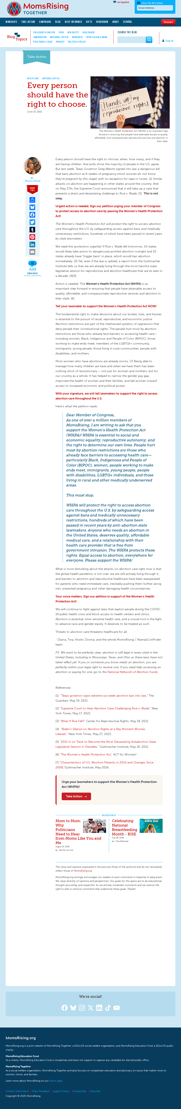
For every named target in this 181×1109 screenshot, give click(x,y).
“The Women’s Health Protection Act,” (86, 754)
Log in (169, 40)
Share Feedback (41, 1091)
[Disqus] (109, 938)
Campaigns (45, 21)
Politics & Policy (77, 41)
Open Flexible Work (96, 37)
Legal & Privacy (61, 1091)
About (115, 21)
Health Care (33, 78)
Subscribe (94, 1091)
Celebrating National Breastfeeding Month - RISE (124, 827)
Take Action (28, 21)
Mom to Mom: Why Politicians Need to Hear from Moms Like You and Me (78, 832)
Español (128, 21)
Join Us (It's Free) (152, 3)
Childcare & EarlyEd (44, 32)
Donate (168, 22)
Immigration (40, 37)
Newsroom (102, 21)
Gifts (89, 21)
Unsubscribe (79, 1091)
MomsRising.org (40, 9)
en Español (123, 2)
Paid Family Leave (42, 41)
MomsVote (11, 21)
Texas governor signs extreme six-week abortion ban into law (104, 695)
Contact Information (17, 1091)
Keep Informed (73, 21)
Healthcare (89, 32)
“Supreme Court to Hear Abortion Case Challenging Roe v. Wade (104, 708)
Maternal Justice (59, 37)
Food (61, 32)
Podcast (60, 41)
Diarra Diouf (32, 181)
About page (55, 1080)
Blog (58, 21)
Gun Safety (73, 32)
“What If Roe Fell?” (72, 721)
